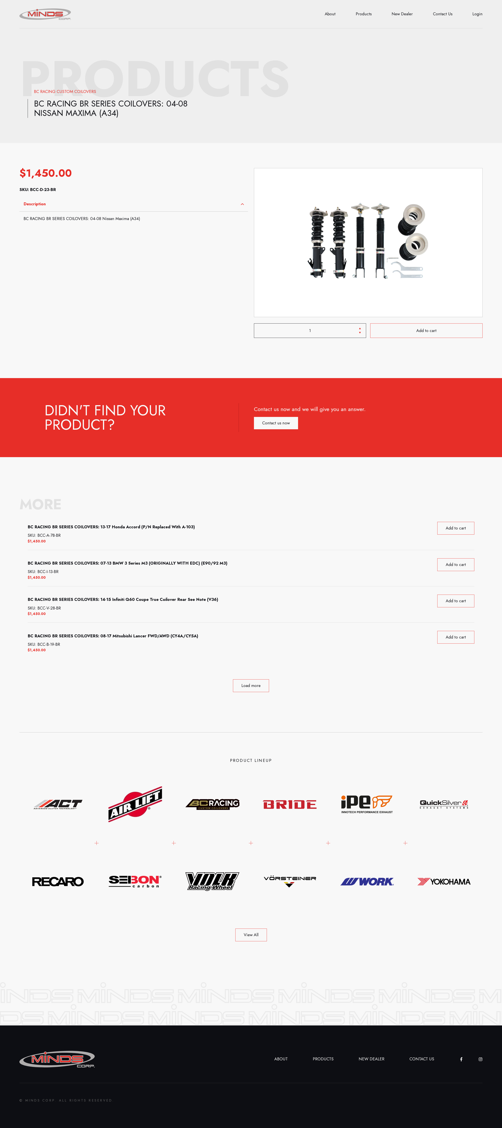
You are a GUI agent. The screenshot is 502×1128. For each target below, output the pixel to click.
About (330, 14)
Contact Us (442, 14)
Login (477, 14)
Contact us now (276, 423)
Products (364, 14)
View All (251, 935)
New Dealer (402, 14)
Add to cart (426, 330)
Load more (251, 686)
